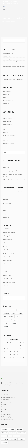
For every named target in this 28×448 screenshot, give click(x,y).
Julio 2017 (6, 97)
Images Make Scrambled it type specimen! (14, 66)
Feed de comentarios (9, 282)
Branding (6, 310)
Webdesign (13, 323)
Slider (5, 127)
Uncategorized (7, 138)
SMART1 (6, 132)
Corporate (20, 310)
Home (2, 21)
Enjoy (20, 313)
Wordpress (6, 326)
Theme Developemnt (9, 135)
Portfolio (6, 323)
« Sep (4, 362)
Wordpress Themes (9, 143)
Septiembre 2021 (8, 91)
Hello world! (7, 56)
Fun (5, 316)
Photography (7, 121)
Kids (17, 316)
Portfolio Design (8, 124)
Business (13, 310)
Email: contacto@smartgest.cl (13, 1)
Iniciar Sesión (7, 275)
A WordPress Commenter (9, 79)
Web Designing (8, 140)
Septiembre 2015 (8, 100)
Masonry (6, 320)
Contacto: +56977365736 (11, 3)
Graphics (11, 316)
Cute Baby (6, 313)
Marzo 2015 (7, 103)
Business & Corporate (9, 118)
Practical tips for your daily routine (12, 59)
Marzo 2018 (7, 94)
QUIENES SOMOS (8, 53)
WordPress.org (7, 286)
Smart (5, 129)
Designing (14, 313)
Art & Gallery (7, 116)
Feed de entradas (8, 279)
